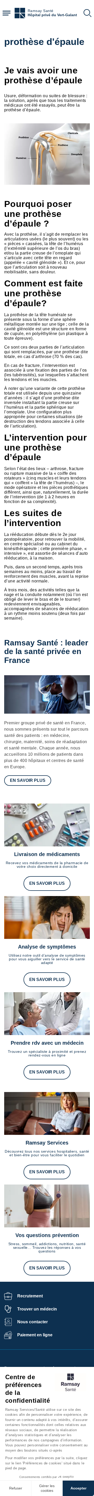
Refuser (15, 1488)
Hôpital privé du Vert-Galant (52, 15)
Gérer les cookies (47, 1488)
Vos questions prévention (47, 1235)
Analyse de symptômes (47, 947)
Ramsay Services (47, 1143)
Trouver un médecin (37, 1309)
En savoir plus (27, 780)
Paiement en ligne (34, 1335)
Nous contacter (32, 1322)
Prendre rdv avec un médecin (47, 1043)
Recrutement (30, 1296)
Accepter (78, 1488)
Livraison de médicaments (47, 854)
